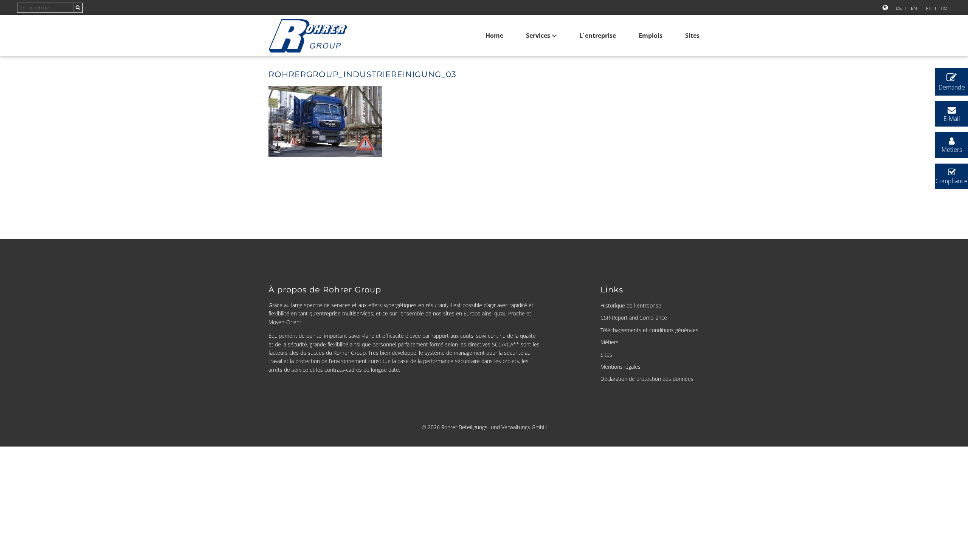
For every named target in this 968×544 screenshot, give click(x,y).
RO (944, 8)
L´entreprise (597, 35)
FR (929, 8)
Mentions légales (620, 366)
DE (899, 8)
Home (494, 35)
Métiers (609, 342)
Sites (692, 35)
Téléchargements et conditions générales (649, 330)
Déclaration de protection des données (646, 378)
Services (538, 35)
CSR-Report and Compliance (633, 317)
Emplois (650, 35)
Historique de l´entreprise (630, 305)
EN (914, 8)
